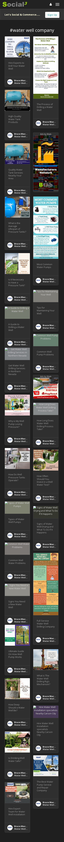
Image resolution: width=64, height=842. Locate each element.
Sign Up (52, 14)
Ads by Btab (45, 134)
